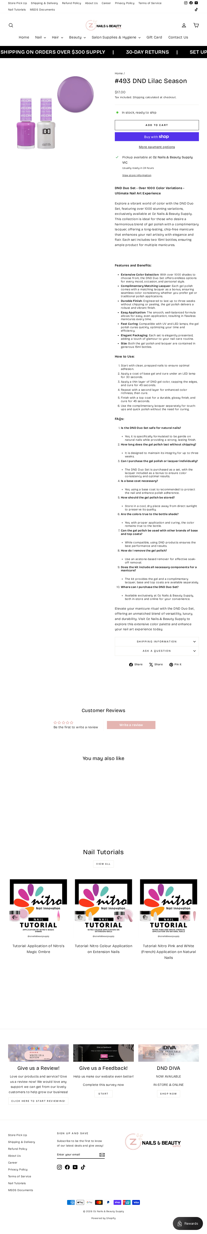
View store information (136, 175)
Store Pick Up (17, 3)
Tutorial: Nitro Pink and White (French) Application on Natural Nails (168, 952)
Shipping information (157, 641)
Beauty (76, 37)
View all (103, 863)
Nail (39, 37)
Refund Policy (71, 3)
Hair (56, 37)
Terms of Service (150, 3)
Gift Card (154, 37)
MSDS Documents (42, 9)
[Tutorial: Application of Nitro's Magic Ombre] (38, 908)
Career (106, 3)
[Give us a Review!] (38, 1053)
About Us (91, 3)
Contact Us (178, 37)
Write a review (131, 725)
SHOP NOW (168, 1093)
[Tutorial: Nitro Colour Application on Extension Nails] (103, 908)
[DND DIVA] (168, 1053)
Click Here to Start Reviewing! (38, 1101)
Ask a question (157, 651)
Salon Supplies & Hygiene (114, 37)
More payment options (157, 147)
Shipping (139, 97)
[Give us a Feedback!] (103, 1053)
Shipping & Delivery (44, 3)
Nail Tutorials (17, 9)
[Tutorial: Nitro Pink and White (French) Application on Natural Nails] (168, 908)
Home (24, 37)
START (103, 1093)
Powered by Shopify (103, 1218)
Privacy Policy (125, 3)
